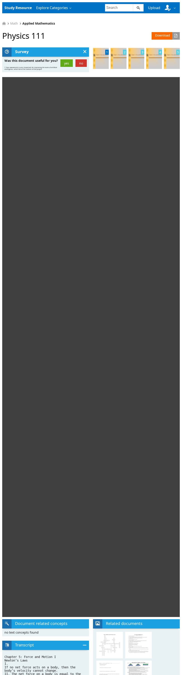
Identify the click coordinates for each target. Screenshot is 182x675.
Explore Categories (52, 7)
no (81, 63)
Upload (154, 7)
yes (66, 63)
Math (14, 23)
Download (162, 35)
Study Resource (18, 7)
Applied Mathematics (38, 23)
